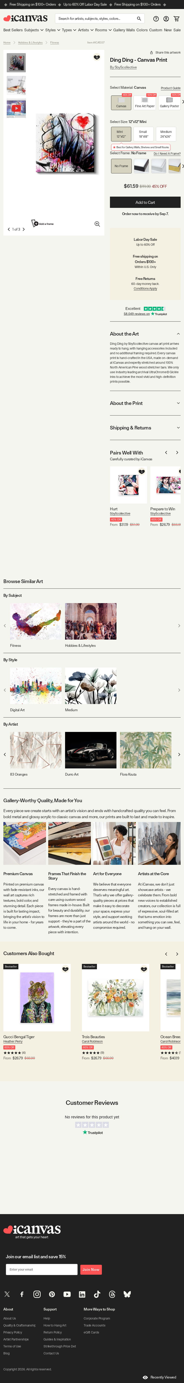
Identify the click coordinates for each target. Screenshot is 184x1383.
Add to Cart (145, 202)
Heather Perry (12, 1041)
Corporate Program (97, 1318)
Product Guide (171, 88)
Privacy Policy (12, 1332)
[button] (121, 102)
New (168, 30)
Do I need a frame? (167, 153)
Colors (141, 30)
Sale (177, 30)
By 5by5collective (123, 67)
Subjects (31, 30)
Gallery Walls (124, 30)
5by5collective (120, 513)
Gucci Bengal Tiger (18, 1036)
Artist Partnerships (16, 1339)
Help (47, 1318)
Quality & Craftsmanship (19, 1325)
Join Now (91, 1269)
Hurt (113, 508)
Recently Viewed (163, 1377)
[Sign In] (166, 18)
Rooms (101, 30)
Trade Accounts (94, 1325)
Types (67, 30)
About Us (9, 1318)
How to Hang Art (55, 1325)
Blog (6, 1353)
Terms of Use (12, 1346)
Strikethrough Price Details (62, 1346)
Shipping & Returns (130, 428)
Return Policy (53, 1332)
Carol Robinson (92, 1041)
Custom (155, 30)
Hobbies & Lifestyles (30, 42)
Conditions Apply (145, 288)
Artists (83, 30)
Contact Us (51, 1353)
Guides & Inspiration (57, 1339)
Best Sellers (13, 30)
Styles (50, 30)
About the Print (126, 403)
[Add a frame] (42, 223)
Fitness (54, 42)
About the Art (124, 334)
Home (7, 42)
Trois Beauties (93, 1036)
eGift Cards (91, 1332)
